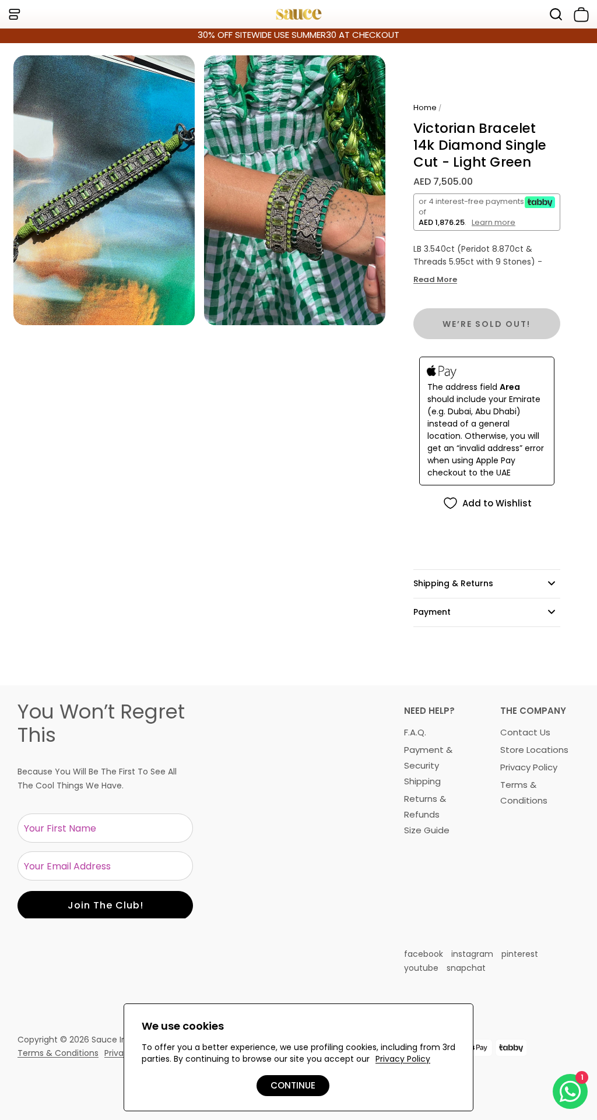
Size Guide (426, 830)
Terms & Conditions (58, 1053)
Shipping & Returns (453, 583)
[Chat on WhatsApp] (570, 1091)
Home (425, 107)
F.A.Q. (415, 732)
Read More (435, 279)
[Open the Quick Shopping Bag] (579, 14)
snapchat (466, 968)
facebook (423, 954)
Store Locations (534, 750)
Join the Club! (105, 905)
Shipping (422, 781)
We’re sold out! (487, 324)
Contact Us (525, 732)
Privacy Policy (528, 767)
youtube (421, 968)
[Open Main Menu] (14, 14)
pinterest (519, 954)
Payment (432, 612)
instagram (472, 954)
